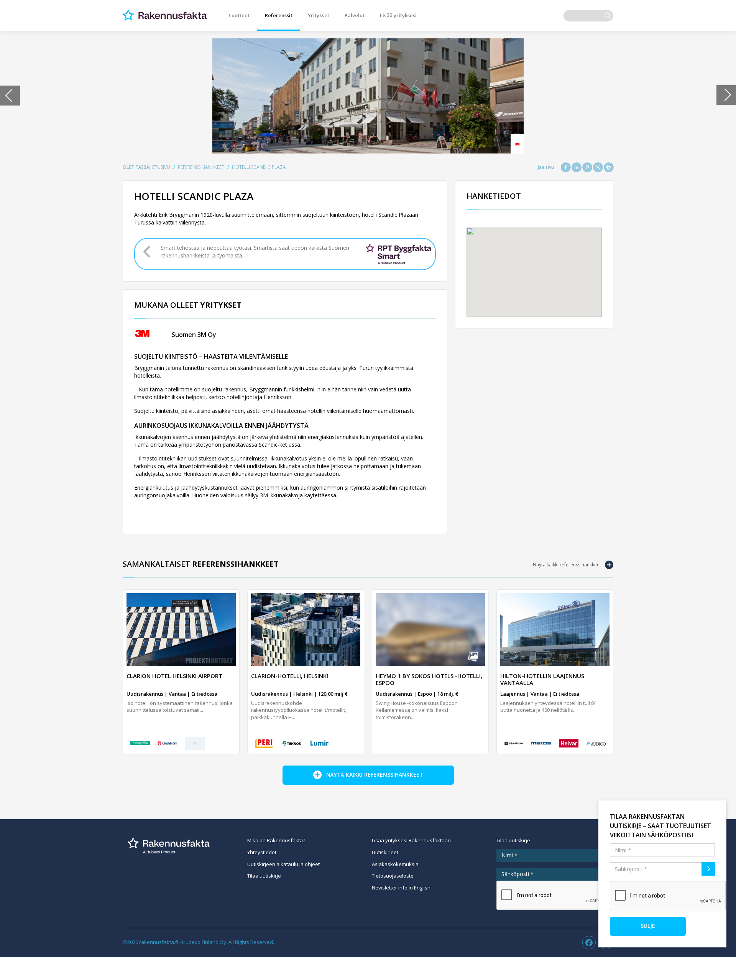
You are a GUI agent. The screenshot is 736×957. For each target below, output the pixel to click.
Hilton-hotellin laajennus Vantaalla (542, 679)
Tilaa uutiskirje (264, 875)
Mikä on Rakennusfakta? (276, 840)
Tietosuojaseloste (393, 875)
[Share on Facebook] (566, 167)
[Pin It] (587, 167)
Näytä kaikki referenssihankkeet (567, 564)
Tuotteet (239, 15)
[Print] (609, 167)
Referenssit (278, 15)
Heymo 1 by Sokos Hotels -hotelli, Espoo (429, 679)
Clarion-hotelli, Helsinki (289, 676)
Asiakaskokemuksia (395, 864)
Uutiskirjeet (385, 852)
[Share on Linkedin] (577, 167)
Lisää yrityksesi (398, 15)
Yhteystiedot (261, 852)
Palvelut (355, 15)
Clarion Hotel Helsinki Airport (174, 676)
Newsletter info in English (401, 887)
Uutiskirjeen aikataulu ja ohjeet (283, 864)
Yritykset (318, 15)
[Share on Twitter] (598, 167)
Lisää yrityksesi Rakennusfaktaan (411, 840)
